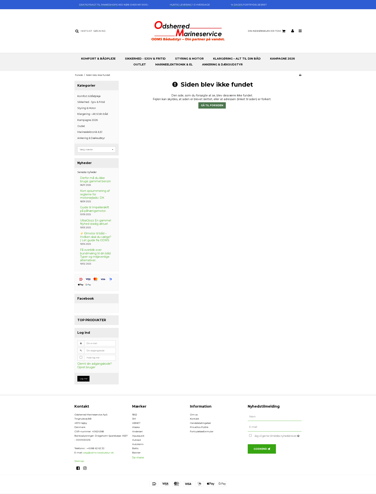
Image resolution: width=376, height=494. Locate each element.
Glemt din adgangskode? (94, 363)
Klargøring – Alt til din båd (237, 58)
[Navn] (275, 416)
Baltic (135, 448)
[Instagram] (86, 468)
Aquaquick (138, 435)
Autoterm (138, 444)
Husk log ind (93, 357)
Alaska (136, 427)
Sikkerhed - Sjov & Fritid (145, 58)
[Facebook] (79, 468)
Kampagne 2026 (282, 58)
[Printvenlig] (300, 74)
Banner (136, 452)
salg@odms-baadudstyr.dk (98, 452)
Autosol (136, 439)
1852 (134, 414)
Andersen (137, 431)
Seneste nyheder (87, 172)
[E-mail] (275, 427)
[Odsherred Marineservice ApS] (187, 31)
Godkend (260, 448)
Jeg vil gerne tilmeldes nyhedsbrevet (278, 435)
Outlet (139, 64)
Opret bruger (86, 367)
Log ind (83, 378)
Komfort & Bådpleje (98, 58)
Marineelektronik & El (174, 64)
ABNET (136, 422)
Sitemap (79, 461)
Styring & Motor (189, 58)
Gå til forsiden (212, 105)
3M (134, 418)
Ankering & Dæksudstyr (222, 64)
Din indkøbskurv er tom (264, 30)
